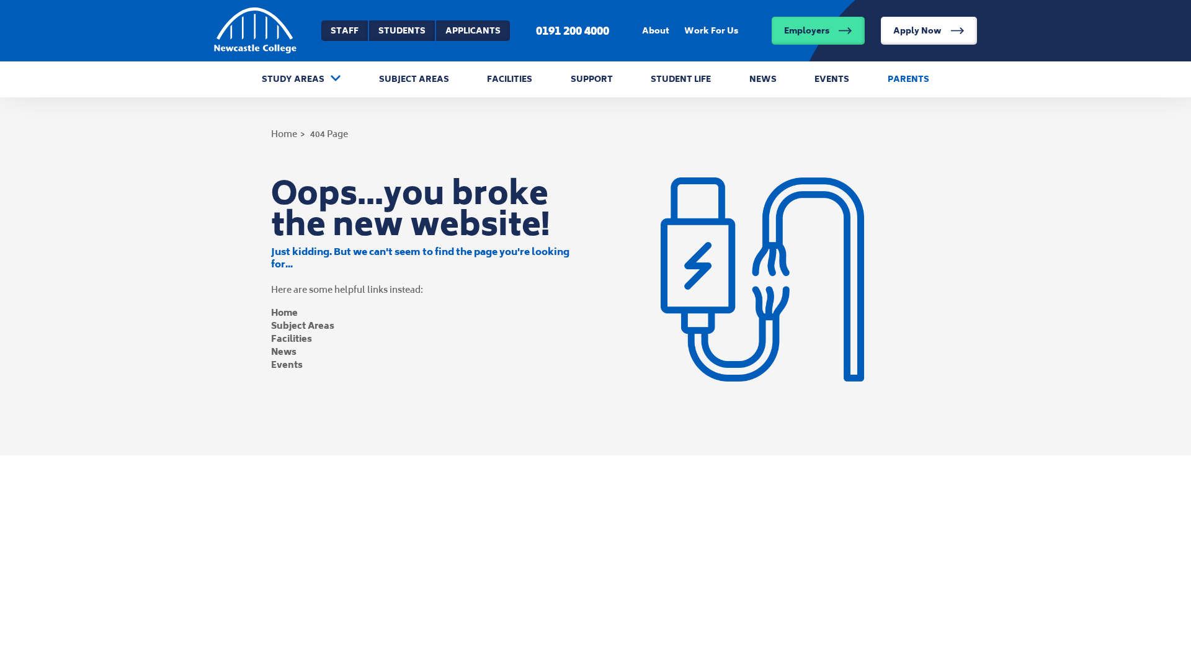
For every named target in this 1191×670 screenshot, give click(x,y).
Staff (345, 30)
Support (592, 79)
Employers (806, 30)
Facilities (509, 79)
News (763, 79)
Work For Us (711, 31)
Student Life (681, 79)
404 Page (329, 134)
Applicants (473, 30)
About (655, 31)
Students (402, 30)
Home (284, 134)
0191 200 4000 (572, 30)
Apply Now (917, 30)
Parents (908, 79)
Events (831, 79)
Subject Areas (414, 79)
